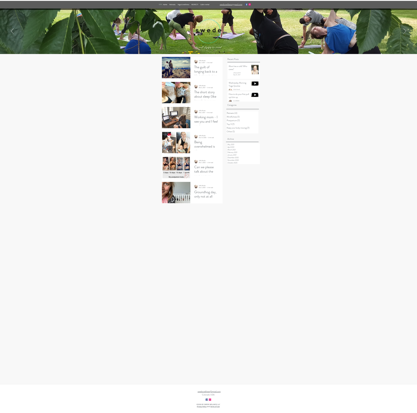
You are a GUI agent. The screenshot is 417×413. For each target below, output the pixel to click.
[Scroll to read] (208, 48)
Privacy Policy (202, 407)
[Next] (404, 31)
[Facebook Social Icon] (246, 4)
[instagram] (250, 4)
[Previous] (12, 31)
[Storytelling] (210, 48)
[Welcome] (206, 48)
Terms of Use (215, 407)
